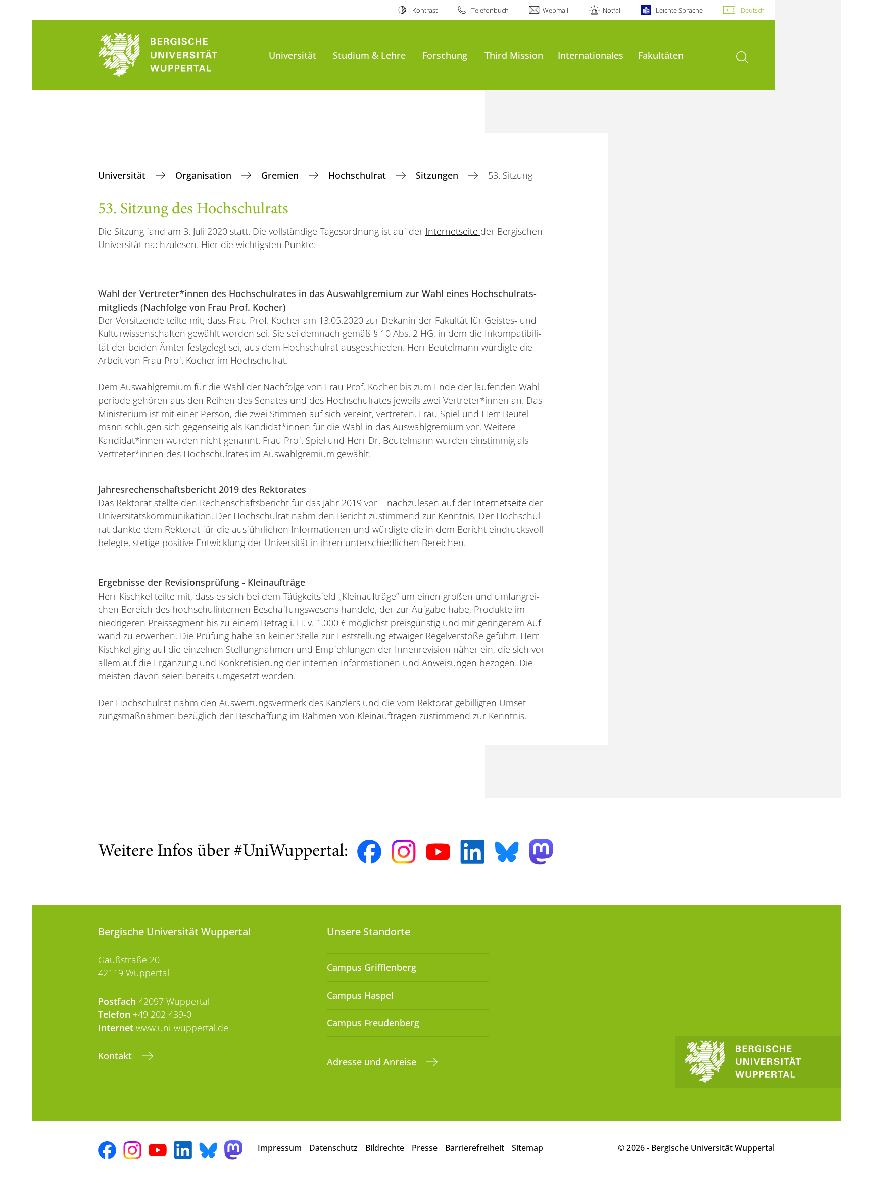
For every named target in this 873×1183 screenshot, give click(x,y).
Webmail (555, 10)
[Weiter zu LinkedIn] (472, 851)
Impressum (280, 1147)
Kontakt (116, 1056)
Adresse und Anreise (373, 1062)
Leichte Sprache (679, 10)
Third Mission (513, 54)
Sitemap (527, 1147)
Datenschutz (333, 1147)
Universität (292, 54)
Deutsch (753, 10)
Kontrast (424, 10)
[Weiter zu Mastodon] (541, 851)
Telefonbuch (490, 10)
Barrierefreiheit (474, 1147)
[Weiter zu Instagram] (404, 852)
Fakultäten (661, 54)
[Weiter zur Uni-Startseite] (178, 55)
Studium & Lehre (369, 54)
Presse (425, 1147)
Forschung (444, 54)
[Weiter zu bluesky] (507, 851)
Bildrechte (384, 1147)
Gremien (281, 175)
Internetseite (452, 231)
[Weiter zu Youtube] (438, 851)
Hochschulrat (358, 175)
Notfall (612, 10)
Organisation (204, 175)
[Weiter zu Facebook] (369, 852)
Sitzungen (438, 175)
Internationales (590, 54)
